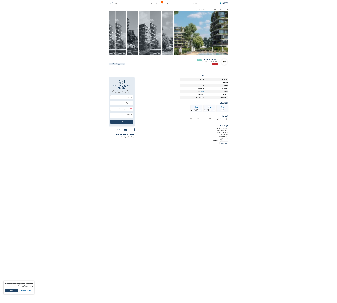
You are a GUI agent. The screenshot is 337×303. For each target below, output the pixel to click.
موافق (11, 291)
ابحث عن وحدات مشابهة (117, 64)
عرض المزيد (224, 143)
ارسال (121, 121)
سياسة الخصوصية (26, 291)
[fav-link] (116, 3)
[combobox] (123, 103)
